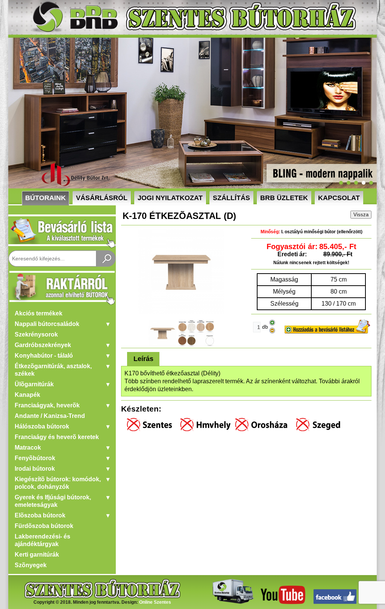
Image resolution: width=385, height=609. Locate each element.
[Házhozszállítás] (231, 602)
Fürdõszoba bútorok (44, 526)
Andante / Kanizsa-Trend (50, 416)
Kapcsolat (339, 198)
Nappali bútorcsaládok (47, 324)
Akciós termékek (38, 313)
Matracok (28, 447)
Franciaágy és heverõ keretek (57, 437)
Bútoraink (45, 198)
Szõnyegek (31, 565)
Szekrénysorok (36, 334)
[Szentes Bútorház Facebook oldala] (335, 602)
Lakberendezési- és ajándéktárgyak (42, 540)
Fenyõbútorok (35, 458)
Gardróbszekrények (43, 345)
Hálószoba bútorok (42, 426)
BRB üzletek (284, 198)
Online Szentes (155, 602)
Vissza (360, 214)
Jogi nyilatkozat (170, 198)
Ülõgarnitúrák (34, 384)
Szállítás (231, 198)
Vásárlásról (101, 198)
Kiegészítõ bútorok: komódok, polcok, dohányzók (58, 483)
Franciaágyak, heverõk (47, 405)
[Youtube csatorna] (283, 602)
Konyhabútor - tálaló (44, 355)
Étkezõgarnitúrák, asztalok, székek (53, 370)
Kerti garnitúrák (37, 554)
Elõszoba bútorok (40, 515)
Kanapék (27, 395)
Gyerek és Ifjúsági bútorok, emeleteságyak (53, 501)
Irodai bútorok (35, 468)
